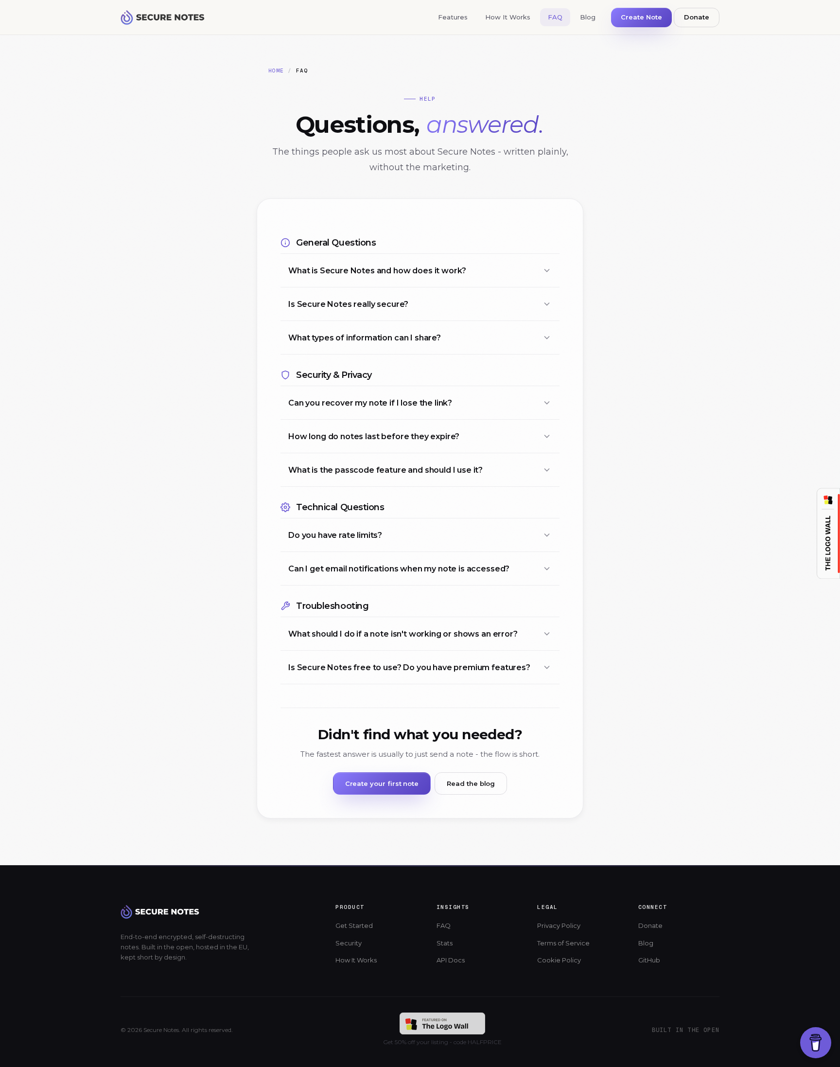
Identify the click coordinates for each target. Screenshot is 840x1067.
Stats (445, 943)
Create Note (641, 17)
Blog (587, 17)
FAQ (555, 17)
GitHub (649, 960)
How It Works (507, 17)
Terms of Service (563, 943)
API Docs (451, 960)
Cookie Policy (559, 960)
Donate (696, 17)
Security (348, 943)
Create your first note (382, 783)
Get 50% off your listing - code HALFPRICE (442, 1042)
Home (276, 70)
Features (453, 17)
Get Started (354, 925)
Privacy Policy (558, 925)
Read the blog (471, 783)
